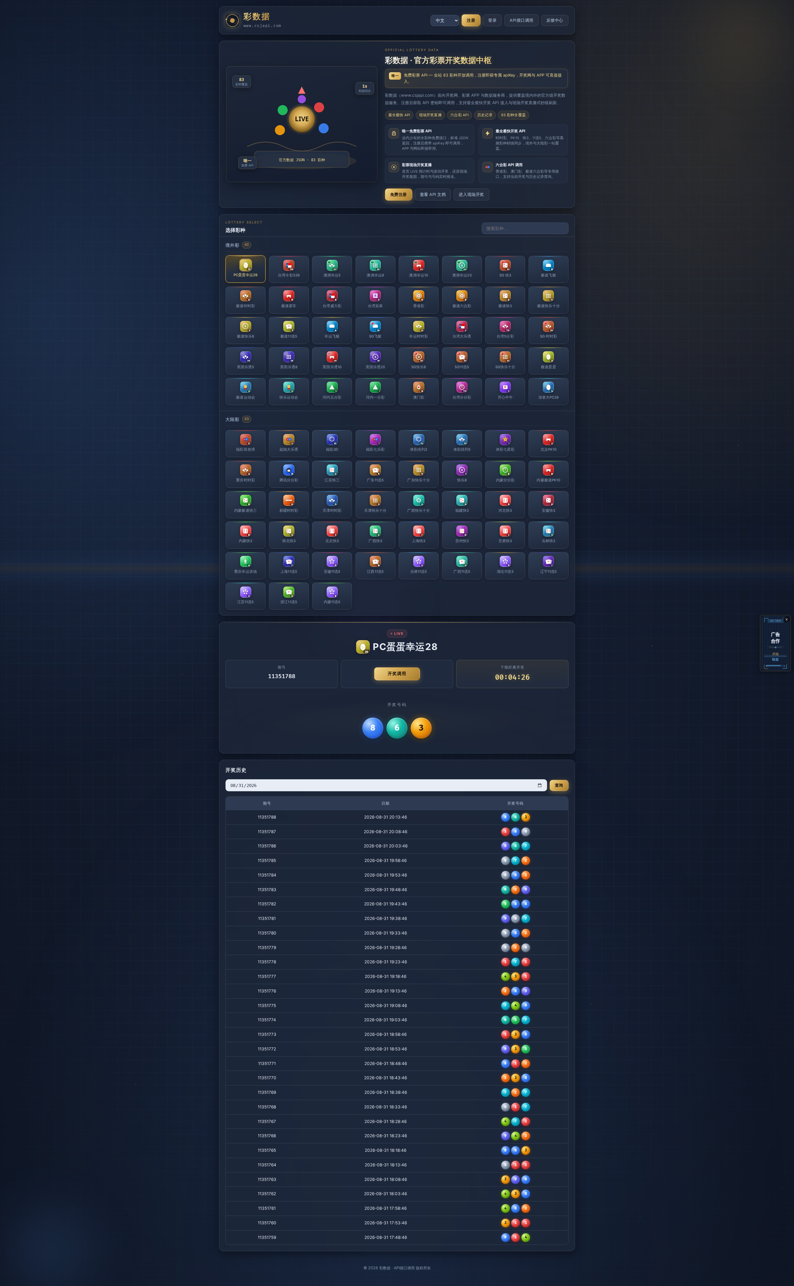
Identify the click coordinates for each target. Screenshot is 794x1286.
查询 (559, 785)
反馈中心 (554, 20)
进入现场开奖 (471, 194)
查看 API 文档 (433, 194)
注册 (471, 20)
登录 (492, 20)
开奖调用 (397, 673)
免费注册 (398, 194)
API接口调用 (521, 20)
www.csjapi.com (262, 25)
